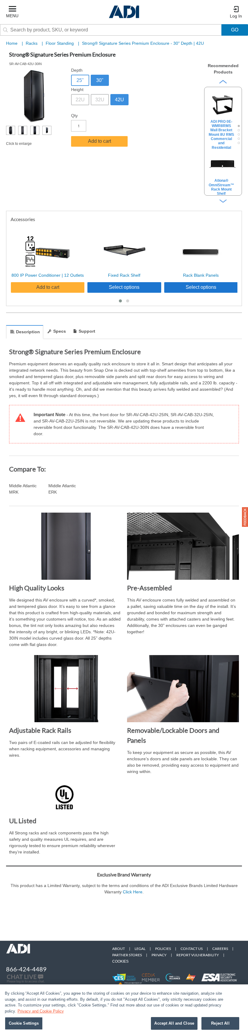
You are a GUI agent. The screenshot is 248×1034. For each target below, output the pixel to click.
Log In (236, 16)
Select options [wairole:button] (124, 287)
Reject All (220, 1023)
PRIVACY (159, 955)
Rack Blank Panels (201, 275)
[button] (120, 301)
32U (99, 99)
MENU (12, 15)
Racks (32, 43)
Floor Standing (60, 43)
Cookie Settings (24, 1023)
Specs (59, 331)
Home (12, 43)
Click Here (132, 891)
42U (119, 99)
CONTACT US (192, 948)
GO (234, 29)
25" (80, 80)
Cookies (120, 961)
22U (80, 99)
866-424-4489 (26, 969)
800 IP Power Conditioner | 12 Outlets (47, 275)
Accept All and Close (174, 1023)
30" (99, 80)
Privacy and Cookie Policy (41, 1011)
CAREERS (220, 948)
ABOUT (118, 948)
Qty (74, 115)
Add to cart (99, 141)
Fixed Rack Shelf (124, 275)
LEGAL (140, 948)
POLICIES (163, 948)
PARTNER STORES (127, 955)
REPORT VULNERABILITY (197, 955)
